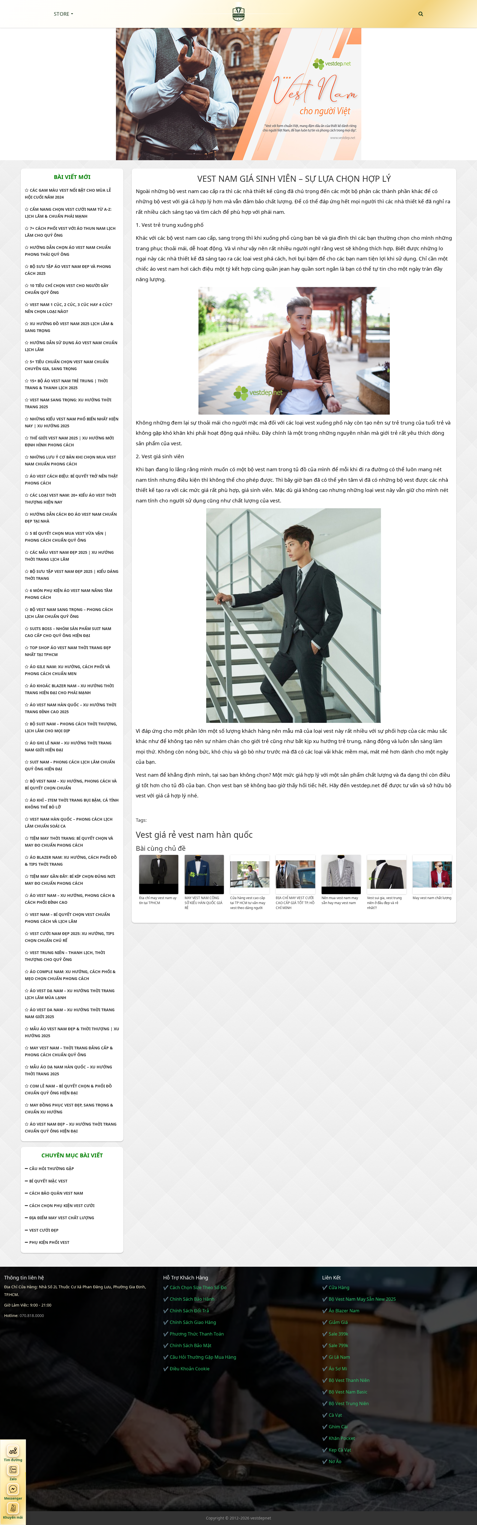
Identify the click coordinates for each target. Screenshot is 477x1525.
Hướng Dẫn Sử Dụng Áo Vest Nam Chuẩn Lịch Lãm (71, 346)
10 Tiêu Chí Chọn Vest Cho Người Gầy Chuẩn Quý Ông (66, 289)
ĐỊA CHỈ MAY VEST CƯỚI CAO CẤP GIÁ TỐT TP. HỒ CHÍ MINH (295, 902)
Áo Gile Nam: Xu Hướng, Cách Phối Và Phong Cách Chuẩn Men (67, 670)
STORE (62, 13)
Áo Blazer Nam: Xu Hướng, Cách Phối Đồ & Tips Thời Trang (71, 861)
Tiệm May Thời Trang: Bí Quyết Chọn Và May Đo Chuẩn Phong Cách (69, 842)
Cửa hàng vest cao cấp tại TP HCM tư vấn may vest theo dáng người (247, 902)
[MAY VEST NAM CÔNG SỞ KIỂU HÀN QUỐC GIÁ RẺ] (204, 874)
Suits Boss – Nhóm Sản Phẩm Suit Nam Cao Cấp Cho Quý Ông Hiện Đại (68, 632)
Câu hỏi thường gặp (51, 1168)
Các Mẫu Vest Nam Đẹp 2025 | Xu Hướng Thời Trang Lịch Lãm (69, 556)
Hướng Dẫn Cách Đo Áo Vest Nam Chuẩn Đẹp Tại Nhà (71, 518)
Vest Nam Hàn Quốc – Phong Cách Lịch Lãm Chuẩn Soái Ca (69, 823)
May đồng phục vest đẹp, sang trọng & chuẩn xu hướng (69, 1108)
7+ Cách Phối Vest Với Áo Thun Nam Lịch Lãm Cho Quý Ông (70, 232)
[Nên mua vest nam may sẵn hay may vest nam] (341, 874)
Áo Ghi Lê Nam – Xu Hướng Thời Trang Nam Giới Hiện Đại (68, 746)
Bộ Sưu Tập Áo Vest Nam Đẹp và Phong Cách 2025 (68, 270)
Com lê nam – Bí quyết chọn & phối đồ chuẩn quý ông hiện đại (68, 1089)
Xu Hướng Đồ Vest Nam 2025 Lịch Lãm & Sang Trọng (69, 327)
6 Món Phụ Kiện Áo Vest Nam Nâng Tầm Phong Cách (68, 594)
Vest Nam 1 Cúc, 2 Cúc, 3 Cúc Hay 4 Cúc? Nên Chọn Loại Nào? (68, 308)
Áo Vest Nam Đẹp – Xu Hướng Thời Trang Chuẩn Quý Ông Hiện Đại (70, 1127)
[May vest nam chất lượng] (432, 874)
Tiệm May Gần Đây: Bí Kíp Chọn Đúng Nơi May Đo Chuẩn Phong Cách (70, 880)
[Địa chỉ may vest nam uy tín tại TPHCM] (158, 874)
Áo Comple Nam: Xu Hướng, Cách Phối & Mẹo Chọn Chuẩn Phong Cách (70, 975)
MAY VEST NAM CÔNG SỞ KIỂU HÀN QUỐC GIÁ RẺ (203, 902)
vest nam (188, 191)
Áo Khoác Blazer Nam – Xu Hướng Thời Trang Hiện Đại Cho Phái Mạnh (69, 689)
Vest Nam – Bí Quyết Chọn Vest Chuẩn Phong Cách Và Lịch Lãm (67, 918)
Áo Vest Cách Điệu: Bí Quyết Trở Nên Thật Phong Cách (71, 479)
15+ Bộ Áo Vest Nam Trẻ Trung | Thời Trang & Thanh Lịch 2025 (66, 384)
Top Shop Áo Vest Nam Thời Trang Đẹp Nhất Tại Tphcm (68, 651)
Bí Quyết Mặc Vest (48, 1181)
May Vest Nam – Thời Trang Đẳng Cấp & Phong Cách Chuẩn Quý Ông (69, 1051)
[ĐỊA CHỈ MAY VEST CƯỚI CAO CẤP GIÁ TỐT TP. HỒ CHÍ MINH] (295, 874)
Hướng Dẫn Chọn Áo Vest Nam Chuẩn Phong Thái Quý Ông (68, 251)
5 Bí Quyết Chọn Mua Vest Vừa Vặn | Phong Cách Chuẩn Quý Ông (66, 537)
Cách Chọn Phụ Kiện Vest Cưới (61, 1205)
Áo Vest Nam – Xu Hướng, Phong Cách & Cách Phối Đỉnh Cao (70, 899)
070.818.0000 (32, 1315)
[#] (238, 91)
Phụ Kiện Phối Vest (49, 1242)
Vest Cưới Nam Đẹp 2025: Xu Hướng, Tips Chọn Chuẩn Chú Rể (69, 937)
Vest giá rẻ (156, 834)
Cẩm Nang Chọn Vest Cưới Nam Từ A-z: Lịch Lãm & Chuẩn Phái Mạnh (68, 213)
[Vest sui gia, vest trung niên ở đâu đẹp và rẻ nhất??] (386, 874)
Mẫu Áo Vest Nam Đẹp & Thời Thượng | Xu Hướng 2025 (72, 1032)
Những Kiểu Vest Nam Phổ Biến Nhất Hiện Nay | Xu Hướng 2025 (71, 422)
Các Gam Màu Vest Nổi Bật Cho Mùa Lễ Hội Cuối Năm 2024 (68, 194)
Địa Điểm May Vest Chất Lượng (61, 1217)
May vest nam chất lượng (432, 897)
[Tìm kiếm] (421, 14)
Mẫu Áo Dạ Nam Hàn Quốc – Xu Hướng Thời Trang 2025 (68, 1070)
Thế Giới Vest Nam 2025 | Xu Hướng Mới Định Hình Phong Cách (69, 441)
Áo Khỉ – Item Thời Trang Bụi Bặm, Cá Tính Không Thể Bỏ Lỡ (72, 803)
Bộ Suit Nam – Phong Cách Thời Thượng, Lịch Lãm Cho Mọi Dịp (71, 727)
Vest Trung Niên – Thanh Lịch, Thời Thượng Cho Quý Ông (65, 956)
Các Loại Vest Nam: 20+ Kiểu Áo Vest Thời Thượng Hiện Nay (70, 498)
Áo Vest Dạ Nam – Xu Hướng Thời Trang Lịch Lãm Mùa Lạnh (70, 994)
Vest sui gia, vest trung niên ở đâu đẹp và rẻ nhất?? (384, 902)
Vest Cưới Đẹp (44, 1230)
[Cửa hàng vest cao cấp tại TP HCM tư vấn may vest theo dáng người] (249, 874)
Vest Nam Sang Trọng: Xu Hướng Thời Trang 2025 (68, 403)
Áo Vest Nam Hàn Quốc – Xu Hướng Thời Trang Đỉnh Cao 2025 (70, 708)
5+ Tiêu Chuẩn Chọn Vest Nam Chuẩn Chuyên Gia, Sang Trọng (66, 365)
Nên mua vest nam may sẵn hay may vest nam (340, 900)
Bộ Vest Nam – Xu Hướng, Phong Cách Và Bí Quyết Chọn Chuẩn (71, 784)
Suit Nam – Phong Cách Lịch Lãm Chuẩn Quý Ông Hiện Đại (70, 765)
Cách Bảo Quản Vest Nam (56, 1193)
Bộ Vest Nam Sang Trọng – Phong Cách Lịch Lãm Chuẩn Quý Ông (69, 613)
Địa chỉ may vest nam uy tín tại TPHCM (157, 900)
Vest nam (147, 774)
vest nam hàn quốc (215, 834)
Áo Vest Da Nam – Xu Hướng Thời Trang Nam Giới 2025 (70, 1013)
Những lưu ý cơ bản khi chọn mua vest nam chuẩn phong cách (70, 460)
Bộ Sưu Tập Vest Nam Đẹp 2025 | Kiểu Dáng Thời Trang (71, 575)
